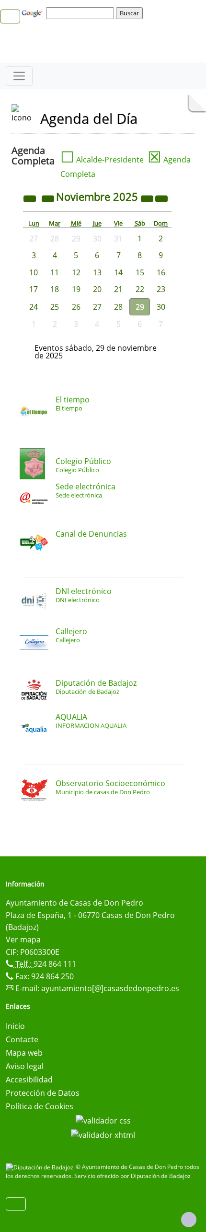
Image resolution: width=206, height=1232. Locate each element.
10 (33, 272)
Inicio (15, 1026)
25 (54, 307)
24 (33, 307)
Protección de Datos (43, 1093)
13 (97, 272)
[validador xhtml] (103, 1134)
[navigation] (81, 13)
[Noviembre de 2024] (30, 198)
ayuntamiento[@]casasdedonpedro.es (110, 988)
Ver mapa (23, 939)
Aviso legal (25, 1066)
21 (118, 289)
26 (76, 307)
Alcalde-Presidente (102, 159)
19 (76, 289)
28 (118, 307)
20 (97, 289)
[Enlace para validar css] (103, 1119)
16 (161, 272)
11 (54, 272)
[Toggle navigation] (19, 76)
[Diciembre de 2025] (161, 198)
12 (76, 272)
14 (118, 272)
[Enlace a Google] (33, 12)
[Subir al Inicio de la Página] (188, 1219)
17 (33, 289)
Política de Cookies (39, 1106)
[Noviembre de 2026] (148, 198)
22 (140, 289)
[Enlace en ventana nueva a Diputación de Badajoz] (41, 1167)
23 (161, 289)
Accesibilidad (29, 1079)
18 (54, 289)
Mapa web (24, 1053)
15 (140, 272)
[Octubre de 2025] (49, 198)
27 (97, 307)
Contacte (22, 1039)
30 (161, 307)
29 (140, 307)
